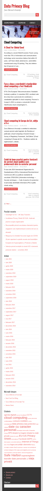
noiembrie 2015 (10, 350)
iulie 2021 (9, 259)
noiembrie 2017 (10, 308)
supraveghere (28, 455)
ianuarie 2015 (10, 378)
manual (25, 447)
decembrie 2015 (11, 347)
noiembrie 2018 (10, 291)
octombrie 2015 (10, 354)
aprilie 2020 (9, 266)
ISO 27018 (35, 197)
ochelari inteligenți (8, 450)
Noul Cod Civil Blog (12, 398)
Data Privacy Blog (16, 6)
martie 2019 (9, 283)
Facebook (22, 439)
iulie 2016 (9, 329)
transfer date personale (15, 458)
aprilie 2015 (9, 368)
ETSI (31, 115)
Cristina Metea (12, 50)
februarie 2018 (10, 305)
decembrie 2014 (11, 382)
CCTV (29, 415)
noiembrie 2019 (10, 273)
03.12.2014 (23, 167)
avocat (18, 415)
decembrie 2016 (11, 326)
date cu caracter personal (34, 152)
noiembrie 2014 (10, 385)
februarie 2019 (10, 287)
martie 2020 (9, 269)
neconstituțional (32, 447)
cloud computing (33, 75)
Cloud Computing (12, 75)
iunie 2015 (9, 361)
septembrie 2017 (11, 312)
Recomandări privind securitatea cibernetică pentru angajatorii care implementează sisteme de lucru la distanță (22, 228)
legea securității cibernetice (21, 444)
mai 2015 (8, 364)
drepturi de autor (14, 436)
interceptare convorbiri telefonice (13, 442)
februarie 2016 (10, 340)
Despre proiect (9, 23)
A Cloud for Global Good (14, 47)
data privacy (18, 424)
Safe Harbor (12, 455)
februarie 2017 (10, 322)
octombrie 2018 (10, 294)
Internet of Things (36, 77)
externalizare (14, 439)
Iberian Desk (10, 405)
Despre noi (22, 23)
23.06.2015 (23, 126)
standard (36, 115)
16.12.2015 (23, 89)
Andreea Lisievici (13, 89)
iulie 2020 (9, 262)
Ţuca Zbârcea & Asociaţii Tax (15, 402)
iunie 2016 (9, 333)
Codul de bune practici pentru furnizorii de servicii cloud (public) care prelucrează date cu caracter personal (20, 162)
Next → (9, 204)
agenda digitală (10, 415)
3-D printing (31, 74)
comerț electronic (32, 418)
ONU (15, 450)
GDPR (29, 439)
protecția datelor (16, 452)
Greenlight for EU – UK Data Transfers (18, 215)
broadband (23, 415)
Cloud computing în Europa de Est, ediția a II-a (21, 122)
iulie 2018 (9, 301)
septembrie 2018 (11, 298)
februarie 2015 (10, 375)
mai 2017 (8, 319)
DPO (10, 433)
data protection (30, 424)
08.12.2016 (21, 50)
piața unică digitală (22, 450)
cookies (24, 421)
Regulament (29, 452)
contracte (16, 421)
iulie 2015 (9, 357)
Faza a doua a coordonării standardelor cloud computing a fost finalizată (20, 85)
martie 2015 (9, 371)
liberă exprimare (18, 447)
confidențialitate (8, 421)
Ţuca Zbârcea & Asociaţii (14, 395)
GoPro (34, 439)
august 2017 (9, 315)
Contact (32, 23)
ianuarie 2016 (10, 343)
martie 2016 (9, 336)
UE (27, 459)
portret (29, 450)
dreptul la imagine (20, 433)
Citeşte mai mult (11, 69)
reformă (24, 452)
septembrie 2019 (11, 276)
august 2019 (9, 280)
